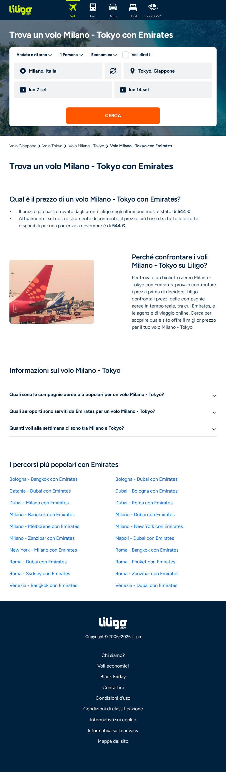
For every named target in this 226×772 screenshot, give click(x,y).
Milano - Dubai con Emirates (145, 514)
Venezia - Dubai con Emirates (146, 585)
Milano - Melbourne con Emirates (44, 526)
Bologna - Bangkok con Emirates (43, 479)
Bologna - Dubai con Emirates (146, 479)
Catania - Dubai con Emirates (40, 491)
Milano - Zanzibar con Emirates (41, 538)
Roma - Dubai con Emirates (38, 562)
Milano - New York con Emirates (149, 526)
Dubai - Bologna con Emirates (146, 491)
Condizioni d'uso (113, 698)
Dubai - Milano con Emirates (39, 503)
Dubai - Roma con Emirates (143, 503)
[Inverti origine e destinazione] (113, 71)
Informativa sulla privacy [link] (113, 730)
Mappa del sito (113, 741)
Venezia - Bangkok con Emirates (43, 585)
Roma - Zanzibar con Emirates (146, 573)
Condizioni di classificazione (113, 709)
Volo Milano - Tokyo (86, 145)
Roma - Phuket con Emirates (145, 562)
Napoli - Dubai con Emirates (144, 538)
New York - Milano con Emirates (43, 550)
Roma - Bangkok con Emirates (146, 550)
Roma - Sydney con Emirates (39, 573)
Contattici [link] (113, 687)
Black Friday (113, 676)
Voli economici (113, 666)
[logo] (20, 10)
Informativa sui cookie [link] (113, 719)
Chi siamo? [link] (113, 655)
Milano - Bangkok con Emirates (41, 514)
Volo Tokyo (52, 145)
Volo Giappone (22, 145)
